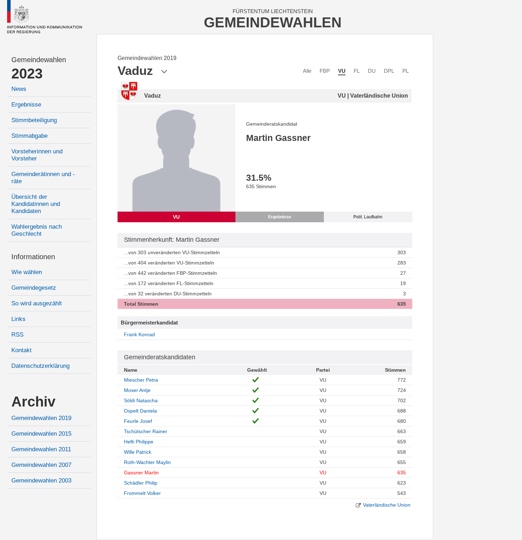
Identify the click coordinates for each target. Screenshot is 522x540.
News (18, 89)
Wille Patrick (137, 452)
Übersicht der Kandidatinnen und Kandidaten (35, 203)
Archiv (33, 402)
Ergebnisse (26, 104)
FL (357, 71)
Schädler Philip (140, 483)
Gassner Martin (141, 472)
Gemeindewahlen (38, 59)
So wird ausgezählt (36, 303)
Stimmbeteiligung (34, 120)
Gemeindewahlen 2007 (41, 465)
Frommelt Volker (142, 493)
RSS (17, 334)
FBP (325, 71)
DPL (389, 71)
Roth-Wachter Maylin (147, 462)
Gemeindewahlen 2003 (41, 480)
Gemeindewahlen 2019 (41, 418)
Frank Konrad (139, 334)
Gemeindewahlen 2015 (41, 433)
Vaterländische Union (386, 505)
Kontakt (21, 350)
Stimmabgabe (29, 135)
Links (18, 319)
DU (372, 71)
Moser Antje (137, 390)
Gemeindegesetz (33, 287)
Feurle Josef (138, 421)
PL (405, 71)
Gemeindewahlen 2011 (41, 449)
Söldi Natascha (141, 400)
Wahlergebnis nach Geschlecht (36, 230)
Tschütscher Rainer (145, 431)
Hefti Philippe (138, 441)
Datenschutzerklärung (40, 365)
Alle (307, 71)
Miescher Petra (141, 380)
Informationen (33, 256)
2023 (27, 73)
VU (342, 71)
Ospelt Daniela (140, 411)
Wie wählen (26, 272)
